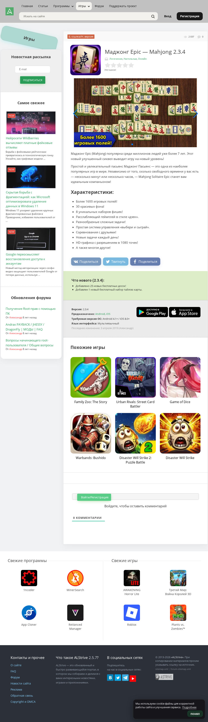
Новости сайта (21, 683)
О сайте (16, 665)
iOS (108, 314)
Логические (115, 58)
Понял (195, 714)
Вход (167, 16)
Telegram (125, 677)
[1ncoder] (29, 572)
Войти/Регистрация (94, 497)
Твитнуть (118, 261)
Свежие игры (125, 560)
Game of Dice (180, 402)
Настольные (130, 58)
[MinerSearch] (75, 572)
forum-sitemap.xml (181, 669)
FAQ (13, 671)
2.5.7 (93, 657)
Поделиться (88, 261)
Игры (82, 6)
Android (100, 314)
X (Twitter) (118, 677)
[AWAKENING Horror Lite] (132, 572)
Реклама (16, 689)
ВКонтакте (110, 677)
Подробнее (189, 707)
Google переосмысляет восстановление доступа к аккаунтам (25, 258)
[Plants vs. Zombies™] (178, 606)
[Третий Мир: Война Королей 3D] (178, 572)
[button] (132, 144)
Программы (61, 6)
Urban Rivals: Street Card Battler (135, 404)
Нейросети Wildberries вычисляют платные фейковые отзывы (29, 142)
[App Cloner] (29, 606)
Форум (99, 6)
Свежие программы (27, 560)
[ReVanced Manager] (75, 606)
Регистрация (189, 16)
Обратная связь (22, 695)
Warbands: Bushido (91, 458)
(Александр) (126, 328)
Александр (15, 317)
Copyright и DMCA (23, 702)
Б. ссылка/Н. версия (81, 36)
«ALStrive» (177, 657)
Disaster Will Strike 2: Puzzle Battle (135, 460)
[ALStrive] (9, 11)
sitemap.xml (161, 669)
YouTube (133, 678)
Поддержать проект (123, 6)
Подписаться (32, 80)
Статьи (43, 6)
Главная (27, 6)
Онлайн (142, 58)
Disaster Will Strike (180, 458)
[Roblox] (132, 606)
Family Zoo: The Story (90, 402)
